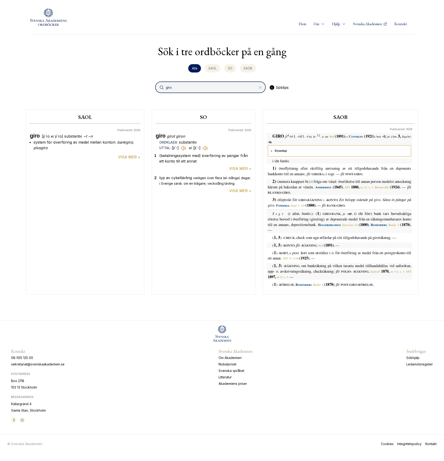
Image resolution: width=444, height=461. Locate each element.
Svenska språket (231, 371)
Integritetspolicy (409, 444)
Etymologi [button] (281, 151)
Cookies (387, 444)
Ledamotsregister (419, 364)
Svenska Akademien (367, 23)
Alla (194, 68)
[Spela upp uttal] (183, 148)
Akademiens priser (233, 384)
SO (230, 68)
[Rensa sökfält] (260, 87)
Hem (302, 23)
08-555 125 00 (22, 358)
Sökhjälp (412, 358)
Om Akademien (230, 358)
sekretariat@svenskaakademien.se (38, 364)
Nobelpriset (227, 364)
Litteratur (225, 377)
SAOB (248, 68)
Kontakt (401, 23)
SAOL (212, 68)
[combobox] (211, 87)
